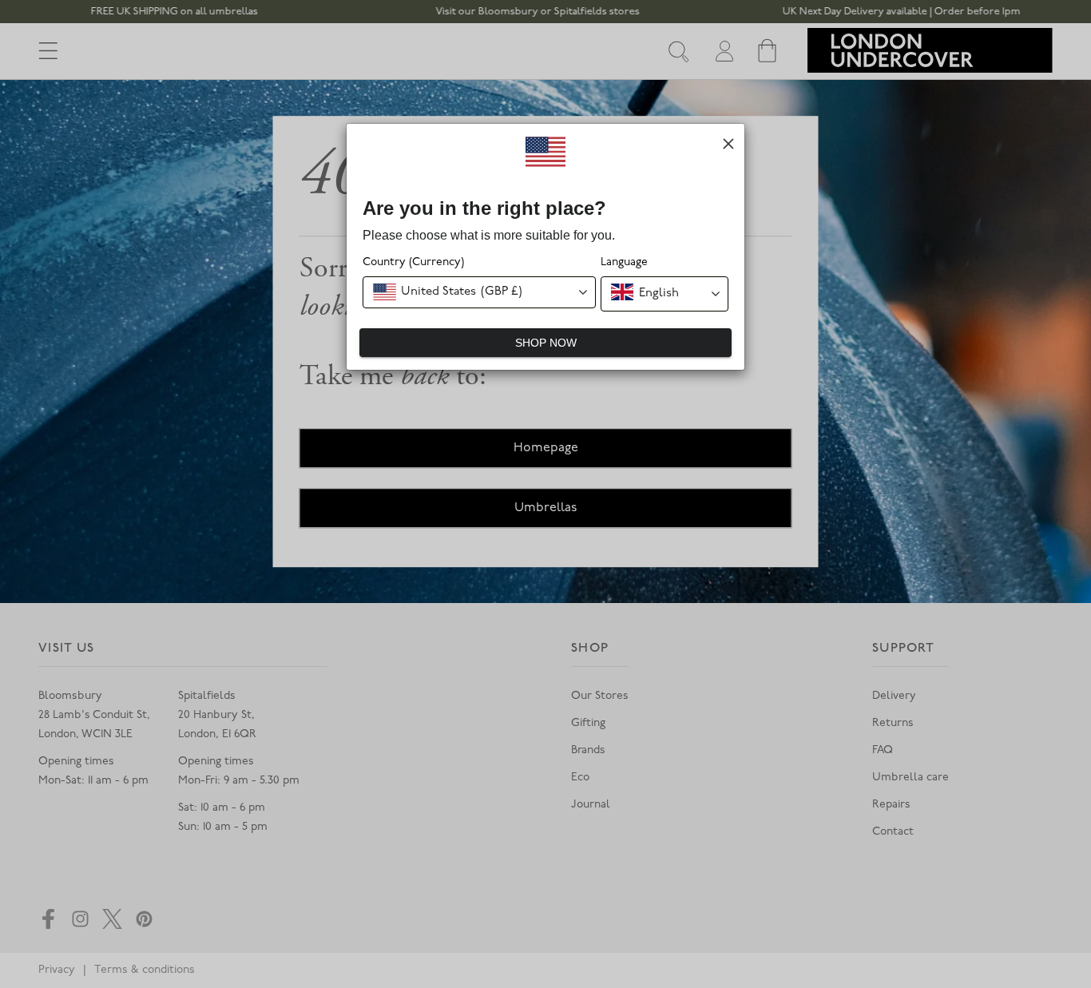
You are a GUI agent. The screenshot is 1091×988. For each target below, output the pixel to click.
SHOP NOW (546, 342)
